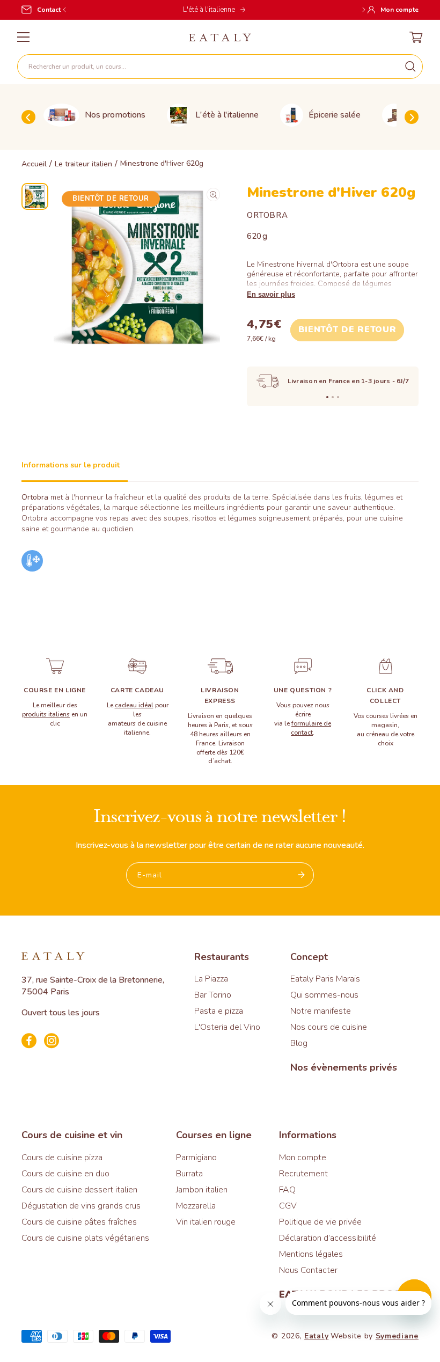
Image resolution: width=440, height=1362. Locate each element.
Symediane (397, 1336)
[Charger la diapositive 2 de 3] (332, 397)
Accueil (34, 164)
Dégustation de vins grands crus (81, 1206)
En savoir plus (271, 294)
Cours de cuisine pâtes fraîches (79, 1222)
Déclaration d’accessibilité (327, 1238)
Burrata (189, 1174)
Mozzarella (196, 1206)
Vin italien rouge (206, 1222)
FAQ (287, 1190)
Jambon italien (202, 1190)
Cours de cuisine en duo (65, 1174)
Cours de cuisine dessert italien (79, 1190)
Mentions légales (311, 1254)
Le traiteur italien (83, 164)
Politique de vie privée (320, 1222)
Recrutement (303, 1174)
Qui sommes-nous (324, 995)
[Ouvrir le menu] (23, 37)
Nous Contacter (308, 1270)
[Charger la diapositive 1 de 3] (327, 397)
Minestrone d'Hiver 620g (161, 164)
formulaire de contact (311, 728)
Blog (298, 1043)
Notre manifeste (320, 1011)
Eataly (316, 1336)
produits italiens (46, 714)
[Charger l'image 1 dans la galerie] (34, 196)
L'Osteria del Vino (227, 1027)
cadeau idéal (134, 705)
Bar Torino (212, 995)
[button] (220, 66)
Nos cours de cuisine (328, 1027)
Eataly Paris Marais (325, 979)
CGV (288, 1206)
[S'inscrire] (301, 875)
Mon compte (302, 1157)
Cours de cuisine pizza (61, 1157)
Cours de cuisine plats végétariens (85, 1238)
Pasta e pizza (218, 1011)
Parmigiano (196, 1157)
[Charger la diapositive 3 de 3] (338, 397)
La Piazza (211, 979)
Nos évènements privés (343, 1067)
